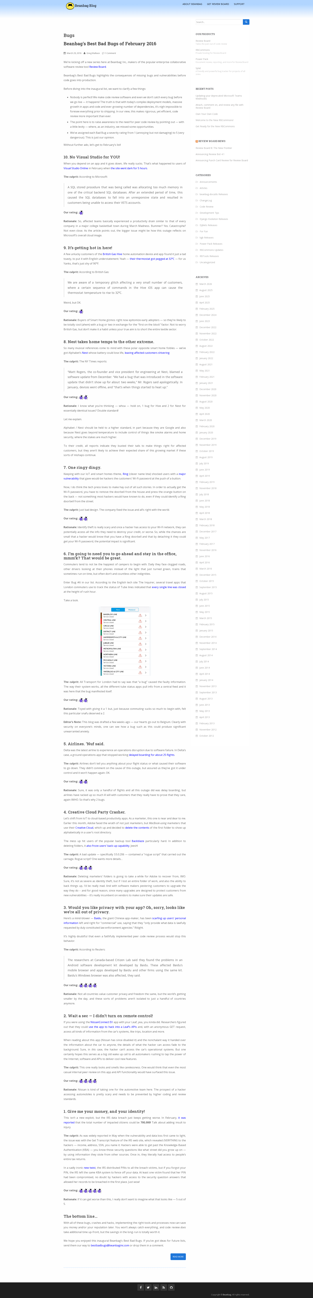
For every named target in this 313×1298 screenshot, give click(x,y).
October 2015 (206, 581)
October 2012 (206, 735)
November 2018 (207, 488)
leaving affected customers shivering (147, 353)
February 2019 (207, 482)
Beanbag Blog (85, 5)
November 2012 (207, 729)
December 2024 (207, 314)
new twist (90, 1168)
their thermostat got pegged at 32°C (152, 259)
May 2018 (204, 506)
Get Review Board (218, 3)
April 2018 (204, 512)
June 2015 (204, 605)
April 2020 (204, 413)
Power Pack (202, 59)
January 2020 (206, 432)
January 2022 (206, 358)
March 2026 (205, 283)
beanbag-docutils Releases (214, 194)
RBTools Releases (209, 256)
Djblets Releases (208, 225)
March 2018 (205, 519)
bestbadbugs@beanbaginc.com (110, 1245)
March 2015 (205, 618)
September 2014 (208, 649)
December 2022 (207, 327)
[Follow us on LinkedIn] (156, 1287)
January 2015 (206, 630)
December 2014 (207, 636)
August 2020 (206, 401)
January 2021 (206, 383)
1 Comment (110, 53)
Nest (85, 353)
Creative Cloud (84, 827)
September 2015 (208, 587)
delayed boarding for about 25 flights (151, 755)
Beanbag (227, 1294)
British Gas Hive (112, 254)
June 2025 (204, 296)
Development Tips (209, 212)
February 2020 (207, 426)
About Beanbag (192, 3)
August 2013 (206, 698)
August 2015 (206, 593)
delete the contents (137, 827)
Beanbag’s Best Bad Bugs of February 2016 (110, 44)
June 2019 (204, 469)
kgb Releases (207, 237)
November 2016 (207, 550)
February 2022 (207, 352)
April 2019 (204, 475)
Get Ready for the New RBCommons (215, 126)
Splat (198, 68)
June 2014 (204, 667)
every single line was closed (169, 587)
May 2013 (204, 711)
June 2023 (204, 321)
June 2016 (204, 556)
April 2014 (204, 673)
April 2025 (204, 302)
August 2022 (206, 345)
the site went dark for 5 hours (129, 168)
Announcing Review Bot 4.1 (210, 154)
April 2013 (204, 717)
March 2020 (205, 420)
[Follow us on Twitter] (148, 1287)
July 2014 (204, 661)
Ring (125, 474)
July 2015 (204, 599)
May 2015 (204, 611)
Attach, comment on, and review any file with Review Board (219, 106)
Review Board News (211, 141)
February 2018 (207, 525)
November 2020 (207, 395)
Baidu (97, 918)
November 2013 (207, 686)
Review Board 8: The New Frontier (214, 148)
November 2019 (207, 444)
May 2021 (204, 370)
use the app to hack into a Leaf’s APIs (113, 1027)
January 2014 (206, 680)
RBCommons (203, 49)
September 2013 (208, 692)
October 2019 (206, 451)
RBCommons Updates (211, 249)
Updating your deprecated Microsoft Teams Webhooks (219, 97)
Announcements (208, 181)
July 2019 (204, 463)
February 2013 (207, 723)
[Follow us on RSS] (163, 1287)
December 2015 (207, 574)
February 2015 (207, 624)
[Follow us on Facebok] (140, 1287)
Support (239, 3)
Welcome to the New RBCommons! (214, 120)
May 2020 (204, 407)
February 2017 (207, 543)
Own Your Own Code (207, 113)
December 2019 (207, 438)
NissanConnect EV (101, 1022)
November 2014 (207, 642)
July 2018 (204, 494)
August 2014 (206, 655)
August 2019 (206, 457)
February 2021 (207, 376)
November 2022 (207, 333)
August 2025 (206, 290)
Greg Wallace (93, 53)
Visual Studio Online (76, 168)
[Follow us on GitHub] (171, 1287)
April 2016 (204, 562)
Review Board (97, 67)
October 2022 (206, 339)
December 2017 (207, 531)
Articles (203, 188)
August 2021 (206, 364)
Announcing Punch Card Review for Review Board (222, 160)
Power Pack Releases (211, 243)
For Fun (204, 231)
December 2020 (207, 389)
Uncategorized (207, 262)
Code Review (206, 206)
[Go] (246, 22)
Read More (178, 1256)
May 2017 (204, 537)
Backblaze (138, 841)
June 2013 (204, 704)
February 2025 (207, 308)
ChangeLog (206, 200)
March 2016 (205, 568)
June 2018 (204, 500)
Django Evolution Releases (214, 219)
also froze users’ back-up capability (107, 846)
